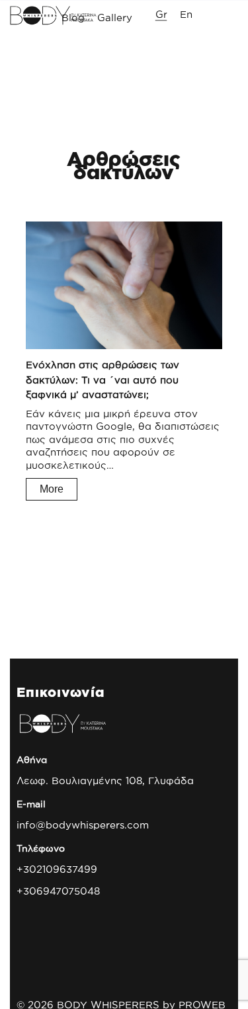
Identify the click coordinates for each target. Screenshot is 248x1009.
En (186, 13)
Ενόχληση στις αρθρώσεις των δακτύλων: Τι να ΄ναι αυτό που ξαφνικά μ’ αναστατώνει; (102, 379)
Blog (73, 16)
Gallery (114, 16)
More (51, 489)
